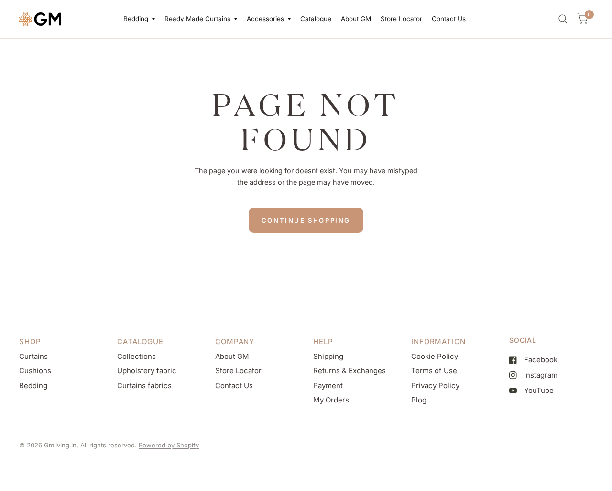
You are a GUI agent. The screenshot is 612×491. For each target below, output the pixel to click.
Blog (418, 399)
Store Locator (401, 18)
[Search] (563, 19)
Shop (30, 341)
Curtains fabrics (144, 385)
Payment (328, 385)
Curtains (33, 356)
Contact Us (449, 18)
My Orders (331, 399)
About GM (356, 18)
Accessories (265, 18)
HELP (323, 341)
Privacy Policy (435, 385)
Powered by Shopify (169, 445)
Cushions (35, 370)
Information (438, 341)
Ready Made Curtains (197, 18)
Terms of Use (434, 370)
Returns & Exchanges (349, 370)
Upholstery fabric (146, 370)
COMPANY (234, 341)
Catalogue (315, 18)
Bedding (135, 18)
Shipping (328, 356)
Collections (136, 356)
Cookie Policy (434, 356)
